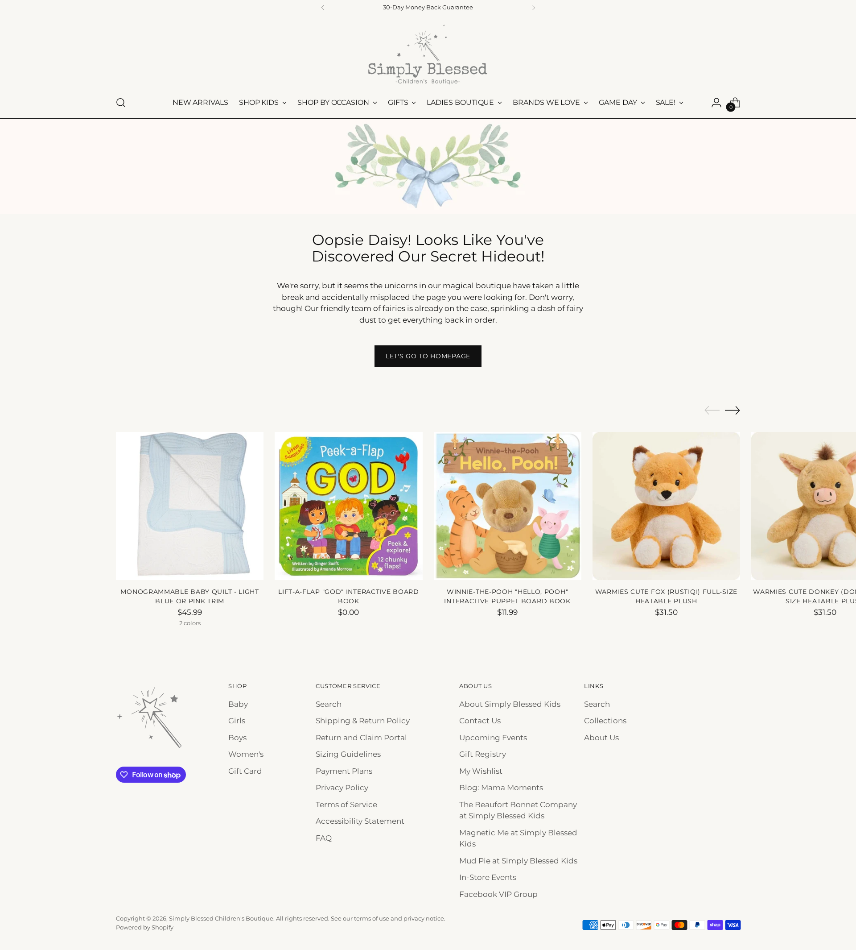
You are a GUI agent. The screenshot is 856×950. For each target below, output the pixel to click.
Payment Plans (344, 771)
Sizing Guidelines (348, 754)
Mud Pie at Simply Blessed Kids (518, 860)
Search (329, 704)
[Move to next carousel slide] (732, 410)
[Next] (533, 7)
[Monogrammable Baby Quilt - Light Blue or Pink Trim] (189, 506)
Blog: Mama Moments (501, 787)
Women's (245, 754)
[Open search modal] (121, 103)
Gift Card (245, 771)
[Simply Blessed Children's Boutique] (428, 54)
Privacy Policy (342, 787)
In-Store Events (487, 877)
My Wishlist (480, 771)
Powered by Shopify (144, 927)
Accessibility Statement (360, 821)
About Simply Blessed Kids (509, 704)
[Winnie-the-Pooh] (507, 506)
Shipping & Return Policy (363, 720)
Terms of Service (346, 804)
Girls (236, 720)
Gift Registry (482, 754)
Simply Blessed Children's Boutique (221, 918)
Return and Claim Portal (361, 737)
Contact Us (480, 720)
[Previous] (323, 7)
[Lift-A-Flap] (348, 506)
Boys (237, 737)
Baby (238, 704)
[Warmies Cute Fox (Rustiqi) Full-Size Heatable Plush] (666, 506)
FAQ (324, 838)
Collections (605, 720)
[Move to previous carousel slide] (712, 410)
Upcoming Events (493, 737)
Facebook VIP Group (498, 894)
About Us (601, 737)
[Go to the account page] (716, 103)
